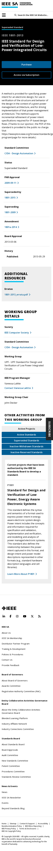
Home (4, 823)
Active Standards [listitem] (26, 434)
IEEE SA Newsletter (11, 797)
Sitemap (13, 823)
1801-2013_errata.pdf (16, 294)
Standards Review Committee (16, 776)
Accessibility (43, 823)
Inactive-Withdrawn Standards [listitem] (26, 446)
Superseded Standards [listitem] (26, 440)
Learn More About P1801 (20, 574)
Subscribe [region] (49, 429)
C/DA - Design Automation (19, 153)
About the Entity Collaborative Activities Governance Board (21, 711)
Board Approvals (10, 749)
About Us (6, 632)
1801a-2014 (11, 227)
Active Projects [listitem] (26, 428)
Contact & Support (27, 823)
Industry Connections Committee (18, 729)
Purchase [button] (26, 64)
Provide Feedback (10, 665)
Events (5, 802)
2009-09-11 (10, 182)
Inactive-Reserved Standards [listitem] (27, 452)
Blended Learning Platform (15, 718)
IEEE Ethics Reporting (33, 826)
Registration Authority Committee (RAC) (21, 691)
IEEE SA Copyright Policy (11, 831)
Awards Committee (11, 685)
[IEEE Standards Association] (17, 5)
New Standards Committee (15, 760)
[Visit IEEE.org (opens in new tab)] (9, 608)
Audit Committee (10, 755)
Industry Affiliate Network (14, 723)
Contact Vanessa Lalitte (18, 388)
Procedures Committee (13, 771)
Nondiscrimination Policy (12, 826)
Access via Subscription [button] (26, 74)
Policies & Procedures (12, 654)
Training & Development (13, 649)
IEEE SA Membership (12, 638)
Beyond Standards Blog (13, 808)
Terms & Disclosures (27, 828)
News (4, 792)
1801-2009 (10, 212)
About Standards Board (13, 744)
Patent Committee (11, 766)
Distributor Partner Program (16, 643)
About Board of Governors (15, 680)
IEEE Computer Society (17, 332)
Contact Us (7, 659)
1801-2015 (10, 197)
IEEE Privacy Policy (9, 828)
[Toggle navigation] (4, 15)
